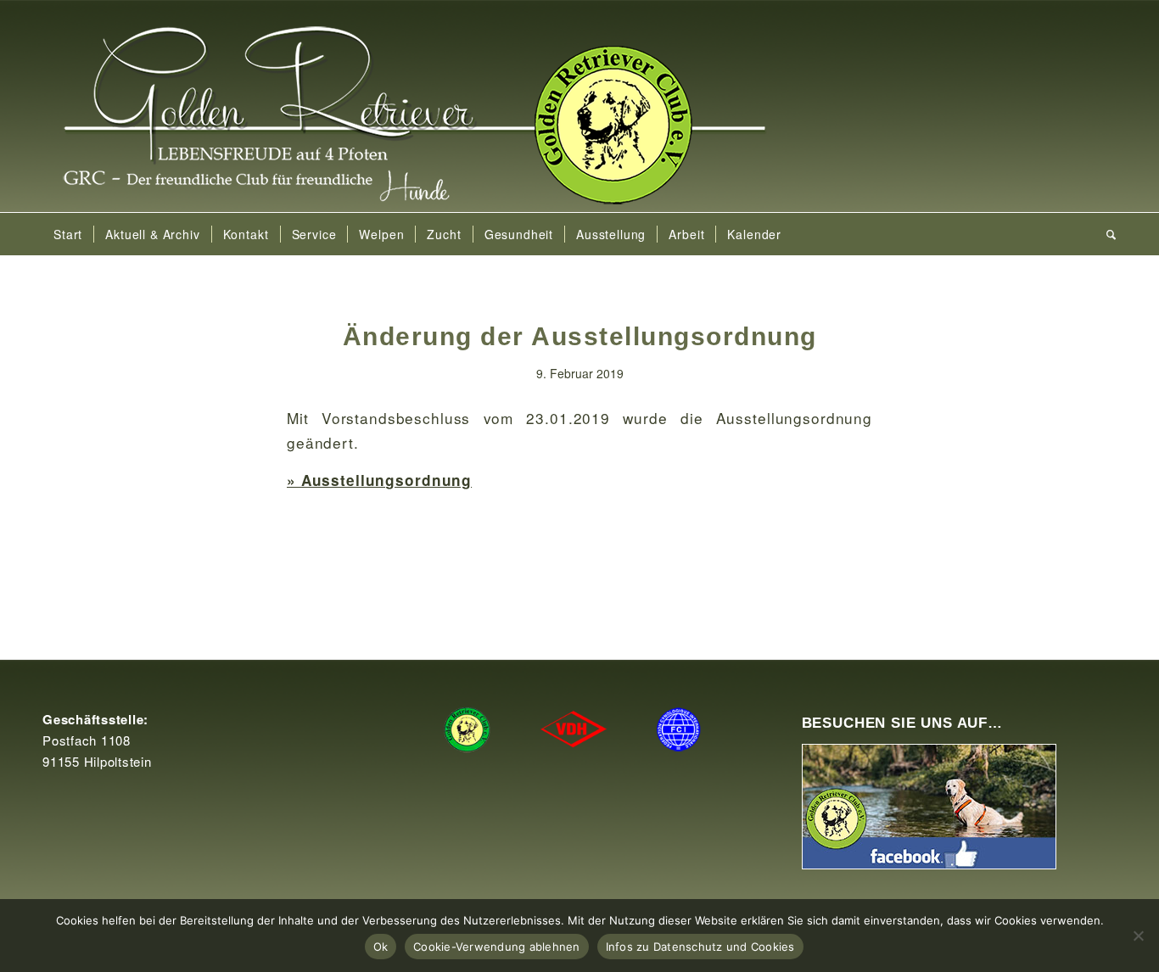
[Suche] (1106, 234)
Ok (381, 946)
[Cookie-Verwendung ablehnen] (1137, 935)
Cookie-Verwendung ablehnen (496, 946)
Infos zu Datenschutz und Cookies (700, 946)
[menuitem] (67, 234)
